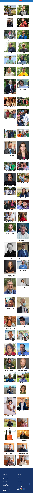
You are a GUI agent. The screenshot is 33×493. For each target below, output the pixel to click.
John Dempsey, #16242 (23, 453)
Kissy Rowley (23, 89)
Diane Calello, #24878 (23, 159)
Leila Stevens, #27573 (22, 428)
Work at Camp (5, 481)
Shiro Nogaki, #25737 (10, 221)
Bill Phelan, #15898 (10, 453)
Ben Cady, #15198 (23, 209)
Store (18, 478)
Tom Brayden (23, 27)
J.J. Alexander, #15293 (10, 308)
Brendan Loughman (10, 64)
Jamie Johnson (23, 270)
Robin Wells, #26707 (23, 340)
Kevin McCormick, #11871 (23, 313)
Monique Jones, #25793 (23, 221)
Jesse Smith (22, 15)
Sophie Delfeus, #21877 (10, 415)
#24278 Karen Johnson (10, 118)
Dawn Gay (23, 52)
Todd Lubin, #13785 (23, 355)
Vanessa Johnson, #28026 (10, 465)
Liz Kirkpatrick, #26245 (10, 258)
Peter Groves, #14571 (23, 240)
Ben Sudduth (10, 77)
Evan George (23, 40)
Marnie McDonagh (10, 27)
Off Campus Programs (5, 478)
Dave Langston (10, 52)
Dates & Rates (19, 474)
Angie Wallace (10, 40)
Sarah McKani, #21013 (10, 328)
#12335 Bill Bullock (23, 106)
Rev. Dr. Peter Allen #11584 (10, 94)
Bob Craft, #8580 (23, 170)
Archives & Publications (6, 477)
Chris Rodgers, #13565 (10, 196)
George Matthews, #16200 (22, 258)
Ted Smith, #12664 (10, 209)
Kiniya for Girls (19, 477)
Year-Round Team (5, 474)
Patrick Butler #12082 (10, 106)
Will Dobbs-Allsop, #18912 (22, 410)
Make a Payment (20, 481)
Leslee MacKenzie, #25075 (10, 170)
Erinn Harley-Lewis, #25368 (10, 185)
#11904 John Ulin (10, 155)
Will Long (23, 326)
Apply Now (19, 471)
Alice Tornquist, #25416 (23, 182)
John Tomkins (23, 77)
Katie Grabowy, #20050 (23, 465)
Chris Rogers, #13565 (10, 428)
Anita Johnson (23, 64)
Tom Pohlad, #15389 (10, 340)
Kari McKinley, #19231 (22, 197)
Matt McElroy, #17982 (10, 233)
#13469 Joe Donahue (22, 137)
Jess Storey (10, 382)
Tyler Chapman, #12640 (10, 295)
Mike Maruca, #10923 (23, 440)
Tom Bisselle (23, 382)
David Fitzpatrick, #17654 (23, 370)
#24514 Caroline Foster (10, 138)
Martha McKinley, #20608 (22, 287)
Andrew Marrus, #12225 (10, 370)
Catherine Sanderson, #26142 (10, 276)
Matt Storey (10, 15)
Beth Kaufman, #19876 (10, 355)
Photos (4, 471)
